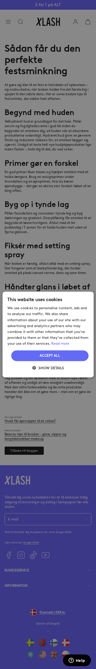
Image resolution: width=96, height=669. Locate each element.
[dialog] (47, 334)
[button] (48, 368)
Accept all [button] (50, 355)
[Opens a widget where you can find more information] (77, 660)
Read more (60, 343)
